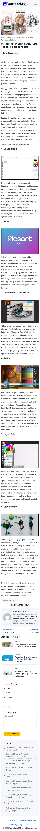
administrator (20, 611)
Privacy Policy (16, 824)
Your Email (8, 697)
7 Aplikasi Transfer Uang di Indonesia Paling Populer (26, 659)
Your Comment (10, 712)
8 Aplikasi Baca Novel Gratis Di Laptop (18, 775)
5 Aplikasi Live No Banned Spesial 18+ (19, 802)
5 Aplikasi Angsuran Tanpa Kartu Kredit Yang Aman (19, 782)
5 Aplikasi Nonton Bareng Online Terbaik (19, 768)
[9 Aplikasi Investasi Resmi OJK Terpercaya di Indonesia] (7, 672)
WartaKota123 (30, 623)
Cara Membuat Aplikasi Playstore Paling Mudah (25, 645)
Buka (16, 53)
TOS (27, 824)
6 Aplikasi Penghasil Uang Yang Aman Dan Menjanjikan (18, 795)
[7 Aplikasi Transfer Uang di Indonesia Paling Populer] (7, 658)
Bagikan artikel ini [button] (19, 605)
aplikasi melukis (15, 139)
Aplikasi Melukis (7, 62)
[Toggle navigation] (36, 4)
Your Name (8, 688)
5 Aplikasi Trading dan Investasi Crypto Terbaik (18, 789)
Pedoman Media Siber (27, 820)
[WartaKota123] (15, 3)
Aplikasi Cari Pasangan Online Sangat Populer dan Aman (18, 809)
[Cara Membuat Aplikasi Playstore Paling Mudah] (7, 644)
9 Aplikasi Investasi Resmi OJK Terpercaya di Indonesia (26, 673)
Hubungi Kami (9, 820)
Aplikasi (17, 642)
